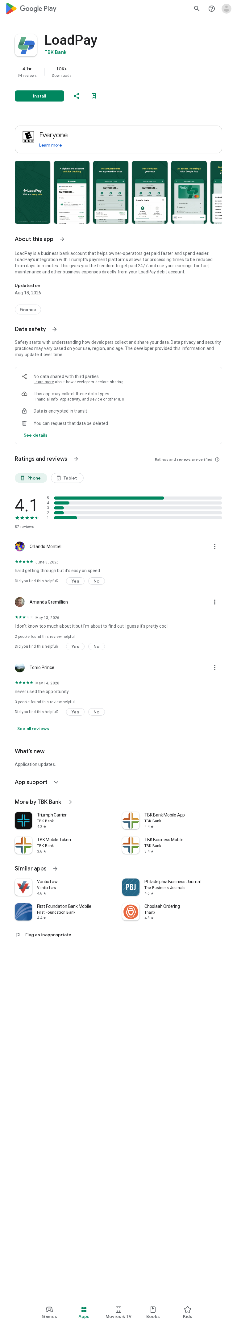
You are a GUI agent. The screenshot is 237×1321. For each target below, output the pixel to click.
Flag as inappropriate (43, 934)
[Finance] (28, 309)
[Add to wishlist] (93, 96)
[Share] (76, 96)
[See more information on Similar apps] (55, 868)
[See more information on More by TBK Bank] (69, 802)
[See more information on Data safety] (54, 329)
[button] (32, 192)
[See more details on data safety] (35, 435)
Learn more (50, 145)
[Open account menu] (226, 8)
